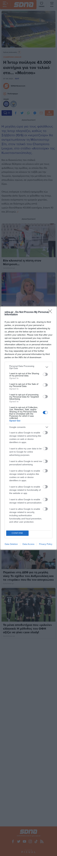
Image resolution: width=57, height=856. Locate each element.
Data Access (28, 544)
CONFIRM (17, 533)
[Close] (51, 312)
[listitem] (28, 367)
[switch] (45, 374)
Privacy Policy (45, 544)
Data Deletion (11, 544)
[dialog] (28, 428)
